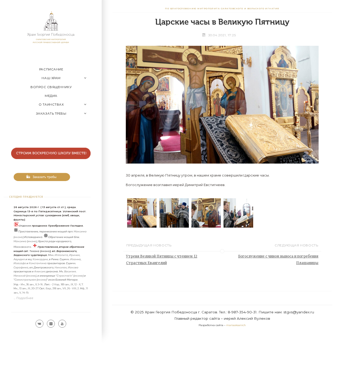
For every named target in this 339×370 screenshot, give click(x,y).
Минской (20, 275)
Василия (70, 271)
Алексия (40, 271)
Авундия (19, 259)
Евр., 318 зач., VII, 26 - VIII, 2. (62, 288)
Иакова (73, 267)
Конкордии (40, 259)
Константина (38, 263)
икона (18, 237)
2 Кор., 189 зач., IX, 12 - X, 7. (67, 284)
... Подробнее (23, 298)
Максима (80, 231)
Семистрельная (25, 279)
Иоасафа (20, 263)
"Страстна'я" (64, 275)
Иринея (74, 255)
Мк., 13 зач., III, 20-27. (26, 288)
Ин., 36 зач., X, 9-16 (32, 284)
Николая (61, 267)
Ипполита (61, 255)
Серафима (21, 267)
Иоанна (75, 259)
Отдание (25, 225)
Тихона (34, 251)
